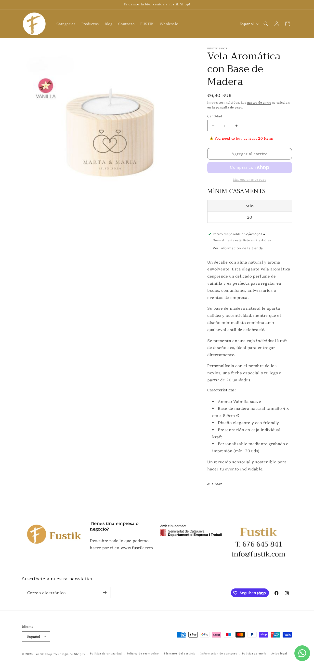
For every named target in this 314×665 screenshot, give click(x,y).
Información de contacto (218, 653)
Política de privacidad (106, 653)
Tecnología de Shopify (69, 654)
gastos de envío (259, 102)
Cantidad (214, 116)
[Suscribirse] (104, 592)
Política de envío (254, 653)
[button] (266, 23)
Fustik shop (43, 654)
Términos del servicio (180, 653)
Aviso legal (279, 653)
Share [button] (217, 483)
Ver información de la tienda (238, 247)
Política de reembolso (143, 653)
